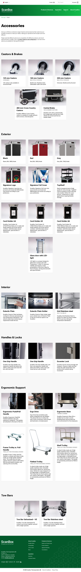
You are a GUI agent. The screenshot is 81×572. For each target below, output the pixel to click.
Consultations (44, 549)
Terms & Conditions (46, 570)
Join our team (31, 547)
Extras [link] (8, 17)
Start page (3, 17)
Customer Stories (31, 558)
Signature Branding (45, 547)
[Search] (58, 2)
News (29, 549)
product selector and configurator (27, 39)
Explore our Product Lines (47, 543)
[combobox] (65, 2)
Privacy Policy (55, 570)
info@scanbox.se (9, 558)
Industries (30, 556)
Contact (51, 2)
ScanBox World (31, 543)
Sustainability (31, 545)
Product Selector (45, 545)
